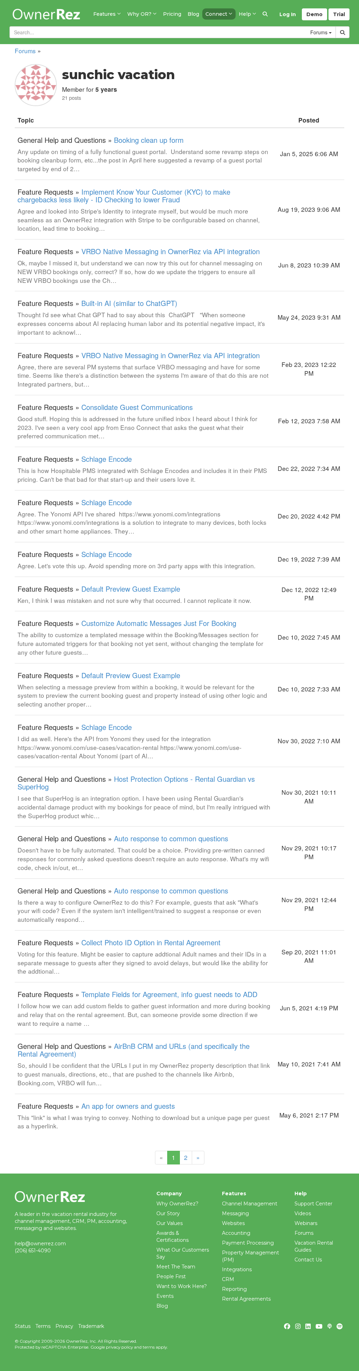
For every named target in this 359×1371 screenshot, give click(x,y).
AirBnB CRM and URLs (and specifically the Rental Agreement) (134, 1050)
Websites (233, 1223)
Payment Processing (248, 1243)
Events (165, 1296)
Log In (287, 14)
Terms (42, 1326)
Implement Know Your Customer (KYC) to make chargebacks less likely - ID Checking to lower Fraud (124, 195)
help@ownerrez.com (40, 1243)
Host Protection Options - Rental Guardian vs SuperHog (136, 783)
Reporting (234, 1289)
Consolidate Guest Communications (137, 407)
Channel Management (249, 1204)
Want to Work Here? (181, 1286)
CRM (228, 1279)
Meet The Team (175, 1267)
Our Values (169, 1223)
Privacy (64, 1326)
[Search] (265, 14)
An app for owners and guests (128, 1106)
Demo (314, 14)
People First (171, 1276)
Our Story (168, 1213)
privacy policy (119, 1347)
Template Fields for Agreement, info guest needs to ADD (169, 994)
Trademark (91, 1326)
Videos (302, 1213)
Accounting (236, 1233)
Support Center (313, 1204)
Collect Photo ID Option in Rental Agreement (151, 942)
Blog (162, 1306)
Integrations (237, 1269)
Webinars (305, 1223)
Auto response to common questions (171, 838)
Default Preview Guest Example (130, 589)
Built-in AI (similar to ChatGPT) (129, 303)
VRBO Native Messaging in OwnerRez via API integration (170, 251)
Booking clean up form (149, 140)
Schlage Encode (106, 459)
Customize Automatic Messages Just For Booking (158, 623)
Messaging (235, 1213)
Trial (339, 14)
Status (23, 1326)
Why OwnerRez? (177, 1204)
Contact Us (308, 1260)
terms (149, 1347)
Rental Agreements (246, 1299)
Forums (25, 50)
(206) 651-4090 (33, 1250)
